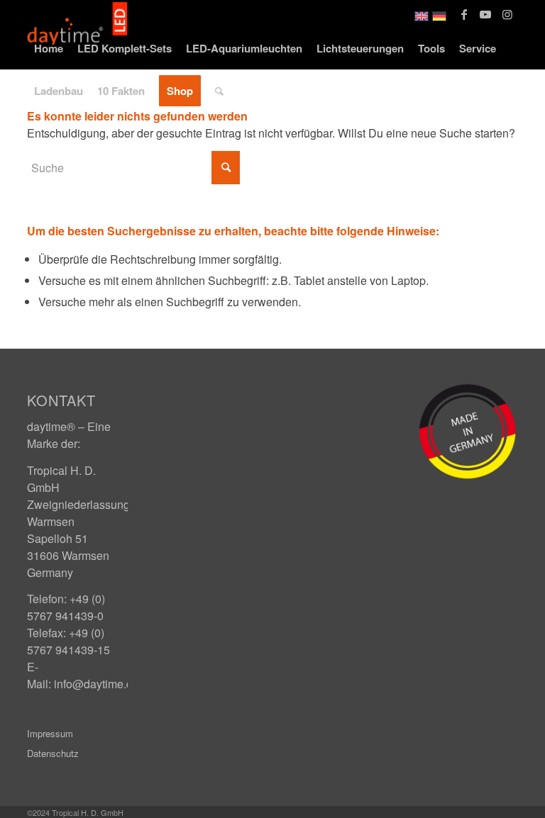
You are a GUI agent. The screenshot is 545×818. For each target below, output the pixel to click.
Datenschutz (53, 753)
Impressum (50, 733)
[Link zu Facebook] (464, 14)
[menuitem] (48, 48)
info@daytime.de (96, 684)
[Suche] (219, 90)
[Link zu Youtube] (485, 14)
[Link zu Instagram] (507, 14)
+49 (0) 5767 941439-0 (66, 607)
